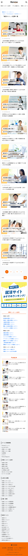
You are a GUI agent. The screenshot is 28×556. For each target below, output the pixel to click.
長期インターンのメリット (7, 482)
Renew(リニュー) (5, 445)
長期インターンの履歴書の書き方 (9, 507)
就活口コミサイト (6, 530)
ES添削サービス (5, 532)
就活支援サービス (6, 529)
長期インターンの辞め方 (7, 495)
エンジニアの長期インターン (9, 336)
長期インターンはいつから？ (8, 488)
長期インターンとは (6, 480)
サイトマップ (17, 549)
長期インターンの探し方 (8, 349)
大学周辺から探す (6, 470)
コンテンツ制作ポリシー (20, 547)
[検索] (25, 277)
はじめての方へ (5, 447)
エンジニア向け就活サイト (7, 538)
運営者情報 (10, 547)
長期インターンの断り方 (7, 510)
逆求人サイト (5, 523)
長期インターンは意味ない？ (8, 490)
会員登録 (4, 453)
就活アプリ (4, 521)
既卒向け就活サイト (6, 540)
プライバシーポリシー (13, 552)
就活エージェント (6, 519)
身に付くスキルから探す (7, 471)
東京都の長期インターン (8, 318)
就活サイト (4, 517)
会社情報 (4, 547)
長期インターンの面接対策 (7, 501)
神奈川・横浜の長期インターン (10, 320)
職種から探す (5, 464)
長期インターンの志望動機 (7, 503)
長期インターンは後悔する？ (8, 492)
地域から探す (5, 462)
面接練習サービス (6, 534)
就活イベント (5, 525)
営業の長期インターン (8, 332)
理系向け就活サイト (6, 536)
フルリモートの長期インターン (10, 328)
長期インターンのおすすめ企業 (8, 486)
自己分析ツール (5, 527)
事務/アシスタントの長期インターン (11, 344)
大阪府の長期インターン (8, 322)
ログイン (4, 454)
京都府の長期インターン (8, 324)
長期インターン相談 (6, 451)
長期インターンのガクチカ (7, 505)
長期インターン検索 (6, 449)
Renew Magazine (6, 456)
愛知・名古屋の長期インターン (10, 326)
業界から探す (5, 466)
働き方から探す (5, 468)
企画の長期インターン (8, 334)
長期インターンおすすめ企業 (9, 351)
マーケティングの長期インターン (10, 338)
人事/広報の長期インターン (9, 342)
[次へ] (21, 271)
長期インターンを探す (6, 5)
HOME (14, 545)
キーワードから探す (6, 473)
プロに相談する (15, 5)
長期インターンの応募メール (8, 509)
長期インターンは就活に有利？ (8, 493)
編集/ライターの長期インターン (10, 340)
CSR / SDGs (10, 549)
